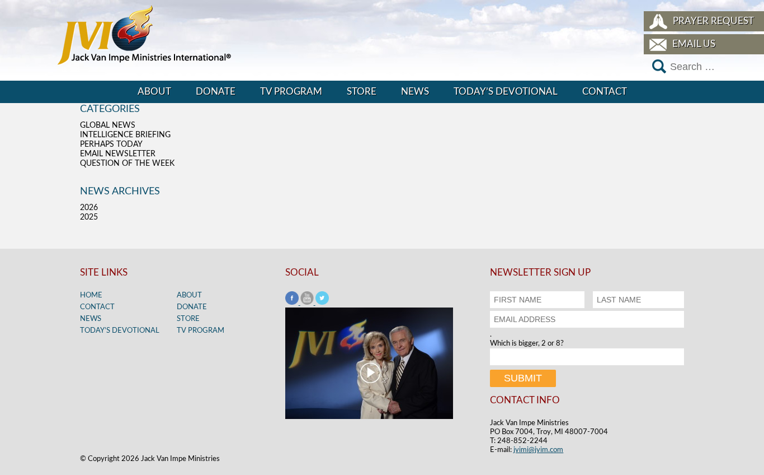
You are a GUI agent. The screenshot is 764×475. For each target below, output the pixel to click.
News (415, 91)
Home (91, 295)
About (154, 91)
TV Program (291, 91)
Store (361, 91)
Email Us (693, 44)
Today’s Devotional (506, 91)
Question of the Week (127, 163)
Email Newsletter (117, 154)
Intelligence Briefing (125, 135)
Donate (215, 91)
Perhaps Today (111, 144)
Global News (107, 125)
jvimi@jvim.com (538, 450)
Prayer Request (713, 21)
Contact (604, 91)
